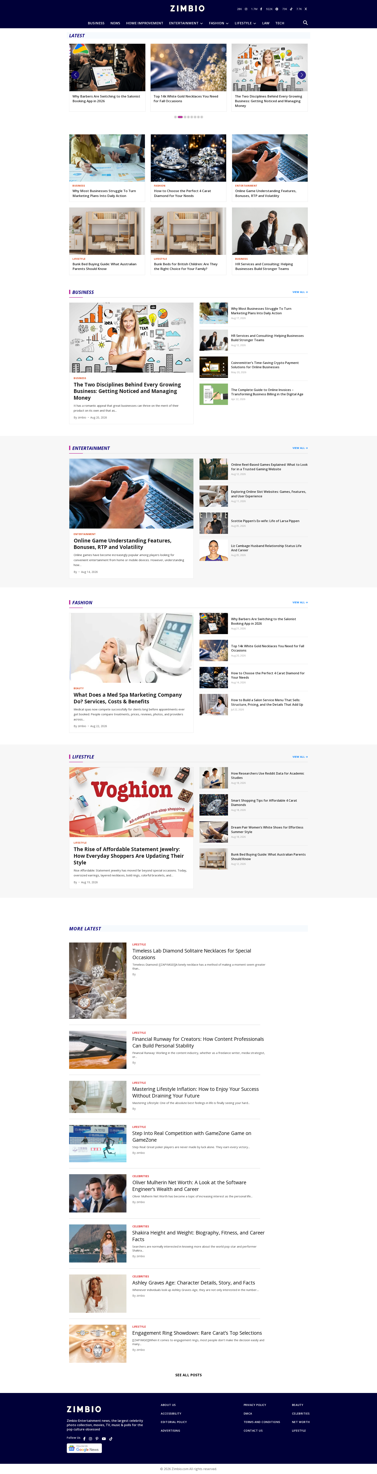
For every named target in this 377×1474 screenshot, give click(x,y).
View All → (300, 292)
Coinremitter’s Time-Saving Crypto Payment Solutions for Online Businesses (265, 365)
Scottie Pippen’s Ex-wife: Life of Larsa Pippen (265, 521)
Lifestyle (299, 1430)
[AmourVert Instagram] (246, 9)
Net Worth (301, 1422)
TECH (279, 23)
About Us (168, 1405)
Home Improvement (144, 23)
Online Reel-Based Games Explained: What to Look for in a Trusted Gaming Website (269, 466)
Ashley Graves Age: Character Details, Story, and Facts (193, 1282)
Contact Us (253, 1430)
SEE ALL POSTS (188, 1375)
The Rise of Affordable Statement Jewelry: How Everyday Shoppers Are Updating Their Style (268, 101)
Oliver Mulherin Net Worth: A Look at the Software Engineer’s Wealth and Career (189, 1185)
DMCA (248, 1413)
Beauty (297, 1405)
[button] (75, 75)
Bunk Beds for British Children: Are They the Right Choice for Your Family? (186, 266)
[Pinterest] (97, 1438)
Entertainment (184, 23)
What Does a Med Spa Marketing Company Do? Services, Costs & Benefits (128, 698)
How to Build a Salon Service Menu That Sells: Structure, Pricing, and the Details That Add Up (267, 702)
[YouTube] (104, 1438)
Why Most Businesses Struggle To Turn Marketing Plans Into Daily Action (104, 193)
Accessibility (171, 1413)
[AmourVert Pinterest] (277, 9)
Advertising (170, 1430)
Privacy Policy (255, 1405)
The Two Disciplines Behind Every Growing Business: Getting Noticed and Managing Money (187, 101)
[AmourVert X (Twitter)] (306, 9)
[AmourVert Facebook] (261, 9)
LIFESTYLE (243, 23)
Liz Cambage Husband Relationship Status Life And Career (266, 548)
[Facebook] (84, 1438)
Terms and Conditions (262, 1422)
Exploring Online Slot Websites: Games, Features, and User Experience (268, 494)
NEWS (115, 23)
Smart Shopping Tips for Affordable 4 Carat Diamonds (264, 802)
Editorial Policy (174, 1422)
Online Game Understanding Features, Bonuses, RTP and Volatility (265, 193)
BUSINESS (96, 23)
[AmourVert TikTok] (291, 9)
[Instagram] (90, 1438)
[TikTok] (111, 1438)
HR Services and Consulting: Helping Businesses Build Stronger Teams (264, 266)
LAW (265, 23)
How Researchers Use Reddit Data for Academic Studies (267, 775)
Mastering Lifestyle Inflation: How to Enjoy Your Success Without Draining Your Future (195, 1092)
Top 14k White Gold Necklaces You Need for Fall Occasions (104, 98)
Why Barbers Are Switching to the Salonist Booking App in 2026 (263, 621)
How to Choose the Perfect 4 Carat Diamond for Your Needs (182, 193)
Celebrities (301, 1413)
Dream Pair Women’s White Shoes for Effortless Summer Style (267, 829)
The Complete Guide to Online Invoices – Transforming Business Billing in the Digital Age (267, 392)
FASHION (216, 23)
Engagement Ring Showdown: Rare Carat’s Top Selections (197, 1332)
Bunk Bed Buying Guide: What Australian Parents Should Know (104, 266)
